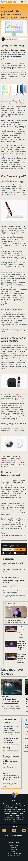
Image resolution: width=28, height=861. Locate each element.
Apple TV (13, 535)
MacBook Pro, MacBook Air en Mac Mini (12, 104)
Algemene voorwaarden (14, 853)
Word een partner (14, 845)
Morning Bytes (9, 553)
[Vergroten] (25, 88)
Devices (8, 7)
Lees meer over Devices (12, 671)
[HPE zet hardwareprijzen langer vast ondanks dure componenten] (11, 687)
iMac (17, 535)
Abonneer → (20, 549)
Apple (2, 535)
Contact (14, 851)
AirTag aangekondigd (18, 394)
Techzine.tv (12, 603)
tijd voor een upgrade (16, 349)
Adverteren (14, 847)
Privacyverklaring (14, 855)
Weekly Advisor (20, 553)
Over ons (14, 849)
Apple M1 (7, 535)
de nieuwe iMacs (20, 63)
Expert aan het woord (10, 721)
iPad (20, 535)
